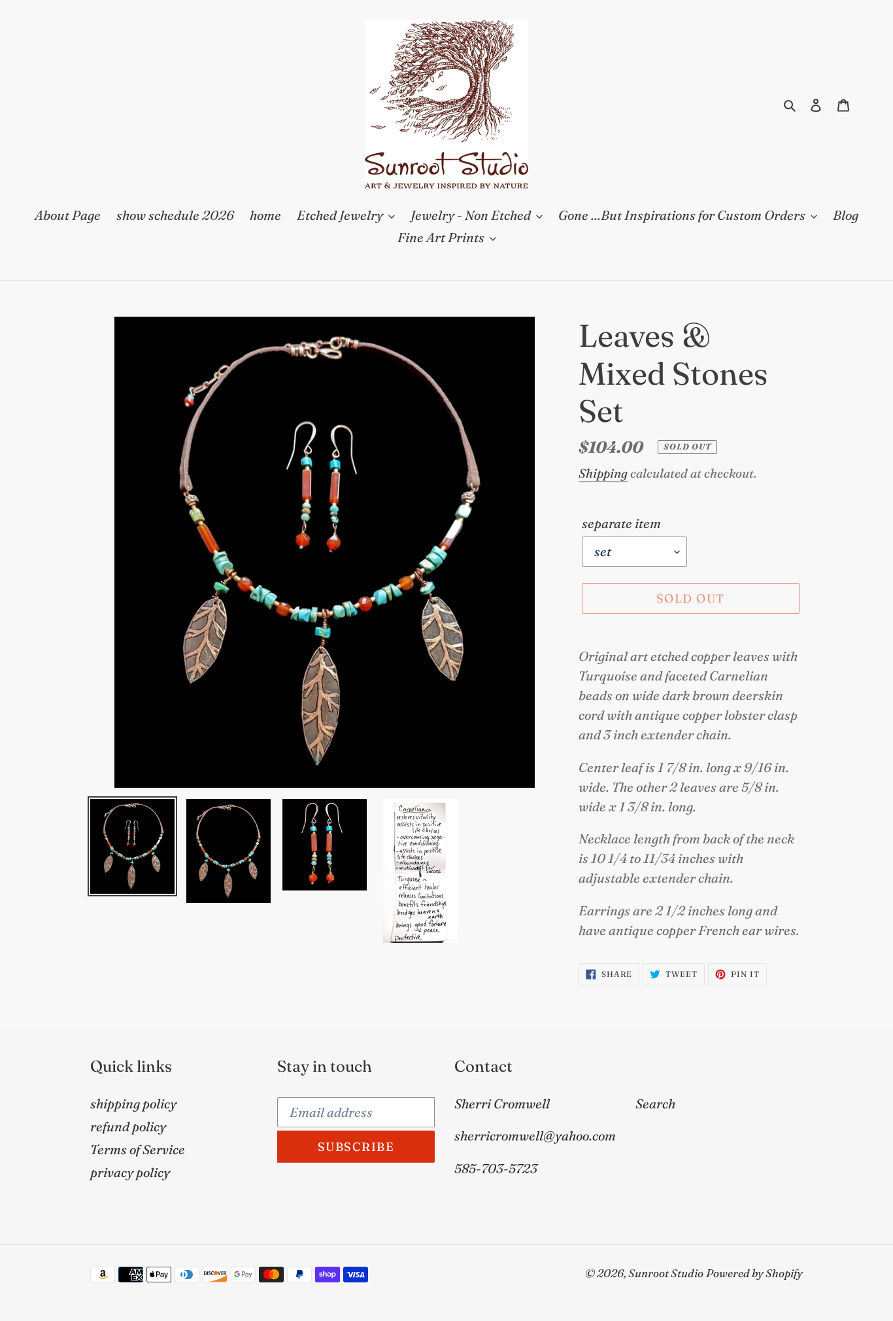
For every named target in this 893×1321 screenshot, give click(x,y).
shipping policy (133, 1103)
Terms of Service (137, 1149)
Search (655, 1103)
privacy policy (130, 1172)
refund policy (128, 1126)
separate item (621, 523)
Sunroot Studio (665, 1273)
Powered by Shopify (754, 1273)
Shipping (603, 473)
